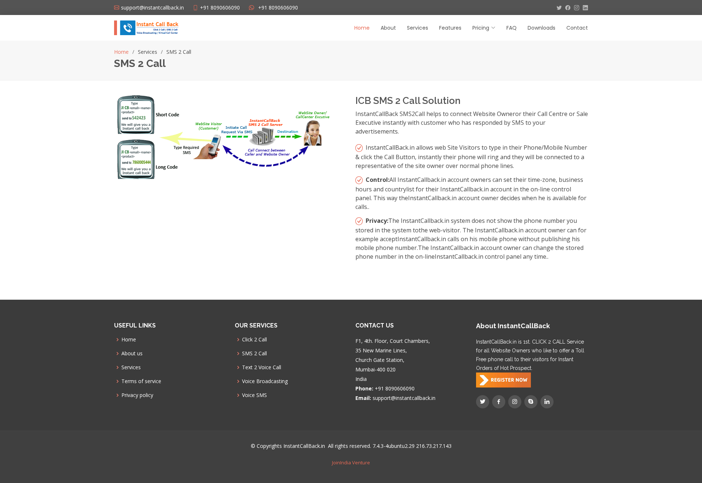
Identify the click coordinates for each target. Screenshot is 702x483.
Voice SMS (254, 395)
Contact (577, 27)
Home (362, 27)
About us (132, 353)
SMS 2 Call (254, 353)
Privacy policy (137, 395)
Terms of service (141, 381)
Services (417, 27)
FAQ (511, 27)
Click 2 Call (254, 339)
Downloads (541, 27)
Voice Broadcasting (265, 381)
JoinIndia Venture (351, 462)
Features (450, 27)
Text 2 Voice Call (261, 367)
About (388, 27)
